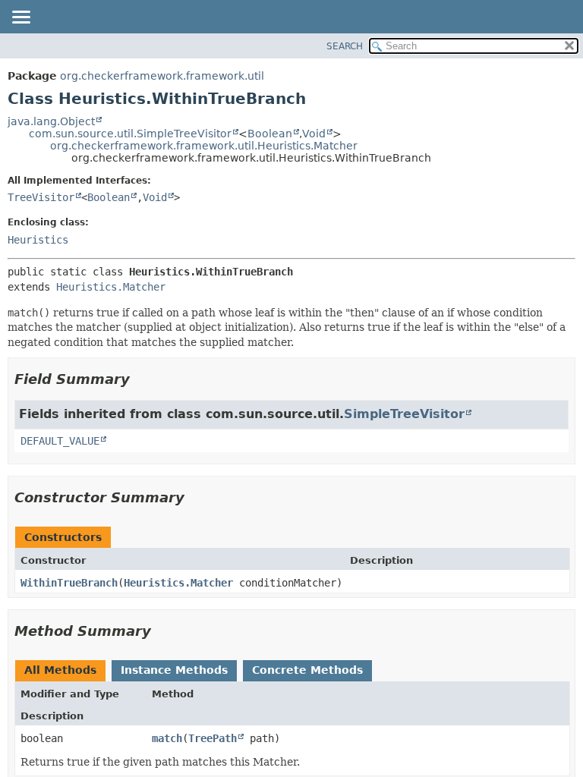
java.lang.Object (51, 121)
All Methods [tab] (60, 670)
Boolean (269, 133)
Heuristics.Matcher (110, 287)
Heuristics (38, 240)
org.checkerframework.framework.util (162, 76)
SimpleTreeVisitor (404, 414)
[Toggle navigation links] (20, 18)
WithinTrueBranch (69, 583)
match (167, 738)
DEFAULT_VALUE (59, 441)
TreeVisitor (41, 197)
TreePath (212, 738)
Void (314, 133)
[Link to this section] (140, 379)
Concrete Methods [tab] (307, 670)
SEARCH (344, 46)
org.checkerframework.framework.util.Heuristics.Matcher (204, 146)
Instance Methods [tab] (174, 670)
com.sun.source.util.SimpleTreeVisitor (130, 133)
